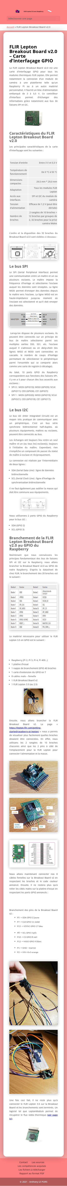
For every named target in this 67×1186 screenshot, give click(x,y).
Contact (23, 1162)
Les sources (38, 1162)
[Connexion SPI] (33, 325)
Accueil (10, 27)
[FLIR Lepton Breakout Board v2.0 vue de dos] (33, 792)
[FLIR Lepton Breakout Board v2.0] (33, 125)
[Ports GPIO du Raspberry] (33, 866)
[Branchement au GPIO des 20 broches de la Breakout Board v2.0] (33, 629)
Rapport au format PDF (31, 1173)
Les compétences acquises (32, 1165)
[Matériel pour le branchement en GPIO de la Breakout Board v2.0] (33, 713)
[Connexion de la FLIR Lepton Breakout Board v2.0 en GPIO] (33, 1024)
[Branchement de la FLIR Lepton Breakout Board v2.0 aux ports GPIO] (33, 1092)
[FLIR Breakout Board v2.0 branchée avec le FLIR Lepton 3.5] (33, 1143)
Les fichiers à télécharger (32, 1169)
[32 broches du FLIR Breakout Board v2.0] (33, 258)
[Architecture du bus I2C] (34, 508)
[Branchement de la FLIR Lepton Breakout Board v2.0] (33, 831)
